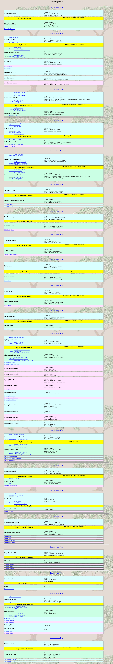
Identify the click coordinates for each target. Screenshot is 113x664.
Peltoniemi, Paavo (15, 597)
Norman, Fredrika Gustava (22, 50)
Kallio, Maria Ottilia (9, 542)
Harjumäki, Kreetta (15, 132)
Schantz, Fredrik (19, 342)
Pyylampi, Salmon (19, 123)
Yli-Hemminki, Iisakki (10, 659)
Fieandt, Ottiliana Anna (17, 453)
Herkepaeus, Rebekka (20, 504)
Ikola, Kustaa (7, 281)
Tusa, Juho (17, 131)
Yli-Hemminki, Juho (9, 661)
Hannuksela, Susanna (20, 57)
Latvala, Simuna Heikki (16, 109)
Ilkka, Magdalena (14, 483)
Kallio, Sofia (7, 538)
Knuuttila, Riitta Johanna (10, 485)
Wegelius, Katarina (9, 564)
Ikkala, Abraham (14, 125)
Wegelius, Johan (8, 566)
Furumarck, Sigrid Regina (22, 352)
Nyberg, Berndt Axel (9, 396)
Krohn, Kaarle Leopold (10, 456)
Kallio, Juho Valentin (9, 540)
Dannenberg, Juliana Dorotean (18, 439)
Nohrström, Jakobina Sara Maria (24, 360)
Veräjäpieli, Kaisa (20, 110)
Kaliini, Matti (19, 100)
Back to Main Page (56, 7)
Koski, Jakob (7, 68)
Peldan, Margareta (9, 622)
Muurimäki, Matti (19, 55)
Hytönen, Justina (19, 156)
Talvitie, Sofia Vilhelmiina (11, 254)
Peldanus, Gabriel (9, 620)
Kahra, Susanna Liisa (21, 102)
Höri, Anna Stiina (20, 95)
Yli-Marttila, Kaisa (9, 230)
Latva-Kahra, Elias (15, 139)
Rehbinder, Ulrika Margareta (18, 359)
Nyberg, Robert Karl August (11, 364)
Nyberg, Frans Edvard (10, 400)
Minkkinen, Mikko (19, 154)
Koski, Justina (8, 66)
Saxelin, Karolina (8, 511)
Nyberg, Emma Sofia (9, 389)
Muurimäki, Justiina (15, 56)
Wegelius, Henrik (8, 204)
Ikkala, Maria (18, 126)
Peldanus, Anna (8, 633)
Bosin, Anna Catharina (16, 502)
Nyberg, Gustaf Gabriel (16, 337)
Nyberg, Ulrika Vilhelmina (11, 398)
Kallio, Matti (7, 536)
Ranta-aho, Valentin (9, 29)
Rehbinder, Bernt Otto (21, 357)
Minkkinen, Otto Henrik (16, 155)
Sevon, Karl (18, 47)
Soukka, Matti (18, 108)
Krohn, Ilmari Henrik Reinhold (12, 458)
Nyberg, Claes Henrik (16, 445)
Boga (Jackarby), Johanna (17, 615)
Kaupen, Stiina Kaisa (21, 164)
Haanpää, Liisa (14, 115)
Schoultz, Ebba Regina (16, 343)
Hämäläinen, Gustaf (20, 162)
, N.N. (11, 602)
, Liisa (16, 496)
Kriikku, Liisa (14, 42)
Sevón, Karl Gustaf (15, 48)
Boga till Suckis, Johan (22, 613)
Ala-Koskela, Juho (9, 329)
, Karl (16, 493)
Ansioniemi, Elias (20, 92)
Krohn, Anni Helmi (9, 460)
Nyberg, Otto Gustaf (9, 362)
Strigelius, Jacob (20, 606)
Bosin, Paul (18, 501)
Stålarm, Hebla (19, 616)
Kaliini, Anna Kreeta (16, 101)
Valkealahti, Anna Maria (17, 144)
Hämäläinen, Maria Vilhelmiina (19, 163)
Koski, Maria (7, 305)
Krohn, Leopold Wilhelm (16, 434)
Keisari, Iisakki (14, 478)
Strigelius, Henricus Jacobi (18, 607)
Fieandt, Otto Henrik (16, 351)
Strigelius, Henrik (9, 618)
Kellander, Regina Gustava (22, 344)
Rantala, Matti (14, 37)
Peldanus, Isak (8, 631)
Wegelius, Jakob (8, 206)
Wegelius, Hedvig (9, 568)
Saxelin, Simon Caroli (16, 495)
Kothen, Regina (19, 134)
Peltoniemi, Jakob (9, 589)
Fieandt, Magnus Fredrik (22, 350)
